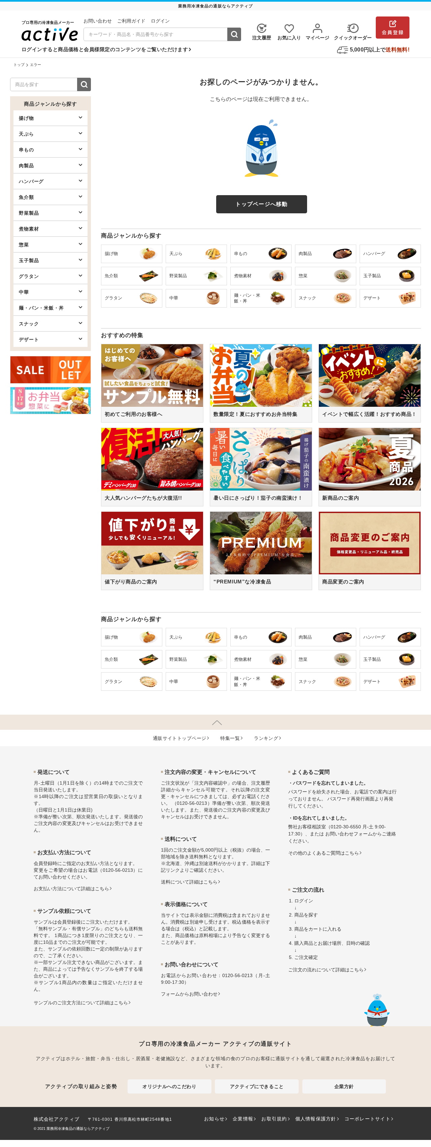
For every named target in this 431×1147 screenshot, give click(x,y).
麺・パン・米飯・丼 (41, 308)
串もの (26, 149)
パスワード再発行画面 (350, 798)
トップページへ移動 (261, 204)
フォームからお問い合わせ (189, 994)
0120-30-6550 (346, 826)
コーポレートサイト (367, 1118)
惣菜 (24, 244)
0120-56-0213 (118, 870)
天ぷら (26, 134)
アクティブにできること (257, 1086)
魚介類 (26, 197)
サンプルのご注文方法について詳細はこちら (81, 1002)
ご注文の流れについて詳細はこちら (326, 969)
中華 (24, 292)
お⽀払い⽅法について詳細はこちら (71, 888)
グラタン (29, 276)
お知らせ (214, 1118)
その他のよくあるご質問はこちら (323, 853)
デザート (29, 339)
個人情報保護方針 (315, 1118)
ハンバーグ (31, 181)
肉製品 (26, 165)
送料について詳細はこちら (189, 882)
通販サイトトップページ (179, 738)
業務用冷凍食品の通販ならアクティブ (77, 1128)
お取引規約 (274, 1118)
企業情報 (243, 1118)
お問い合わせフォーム (348, 833)
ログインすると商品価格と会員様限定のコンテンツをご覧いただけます (105, 49)
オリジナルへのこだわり (169, 1086)
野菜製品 (29, 213)
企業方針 (344, 1086)
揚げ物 (26, 118)
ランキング (266, 738)
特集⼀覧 (230, 738)
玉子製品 (29, 260)
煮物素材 (29, 228)
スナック (29, 323)
